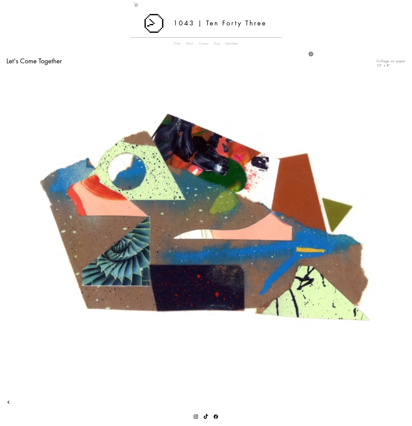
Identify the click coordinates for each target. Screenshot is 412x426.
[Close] (311, 54)
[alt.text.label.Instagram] (196, 417)
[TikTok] (206, 417)
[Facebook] (216, 417)
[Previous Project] (8, 402)
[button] (136, 5)
